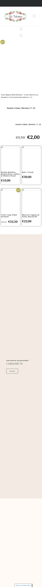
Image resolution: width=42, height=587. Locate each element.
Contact (12, 371)
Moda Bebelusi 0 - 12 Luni (20, 94)
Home (3, 94)
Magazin (8, 94)
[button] (34, 16)
